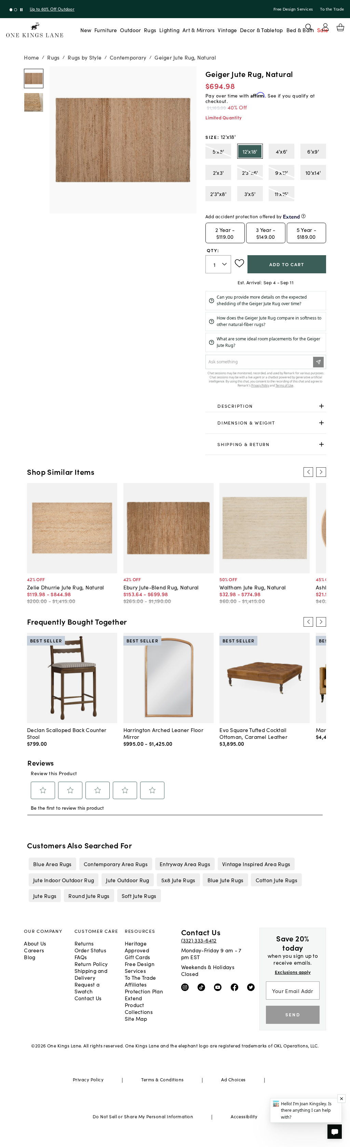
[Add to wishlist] (239, 263)
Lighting (169, 30)
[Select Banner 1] (15, 9)
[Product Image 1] (33, 102)
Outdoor (130, 30)
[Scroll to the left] (308, 472)
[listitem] (52, 864)
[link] (265, 406)
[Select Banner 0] (11, 9)
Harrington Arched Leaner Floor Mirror (163, 733)
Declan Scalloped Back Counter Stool (66, 733)
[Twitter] (252, 987)
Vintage (227, 30)
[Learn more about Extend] (303, 216)
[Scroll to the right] (321, 472)
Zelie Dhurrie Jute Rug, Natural (65, 587)
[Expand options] (321, 406)
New (86, 30)
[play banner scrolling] (21, 9)
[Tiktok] (203, 987)
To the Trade (332, 9)
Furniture (105, 30)
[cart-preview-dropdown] (340, 27)
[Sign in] (325, 27)
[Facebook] (236, 987)
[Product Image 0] (33, 78)
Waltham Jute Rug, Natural (252, 587)
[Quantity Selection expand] (225, 264)
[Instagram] (186, 987)
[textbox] (218, 264)
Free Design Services (293, 9)
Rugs (150, 30)
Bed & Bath (300, 30)
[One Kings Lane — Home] (34, 30)
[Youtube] (219, 987)
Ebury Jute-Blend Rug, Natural (161, 587)
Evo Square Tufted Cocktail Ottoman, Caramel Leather (253, 733)
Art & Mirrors (199, 30)
